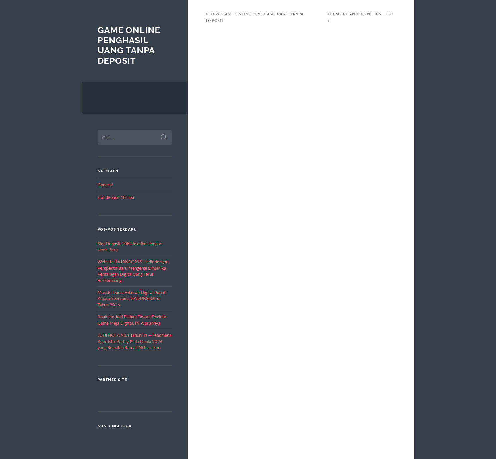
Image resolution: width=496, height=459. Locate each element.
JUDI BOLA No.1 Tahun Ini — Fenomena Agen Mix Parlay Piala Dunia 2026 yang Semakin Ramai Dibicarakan (135, 341)
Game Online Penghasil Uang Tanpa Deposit (129, 45)
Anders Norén (365, 14)
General (105, 184)
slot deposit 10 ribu (116, 197)
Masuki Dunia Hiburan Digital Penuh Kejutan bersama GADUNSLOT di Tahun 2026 (132, 298)
